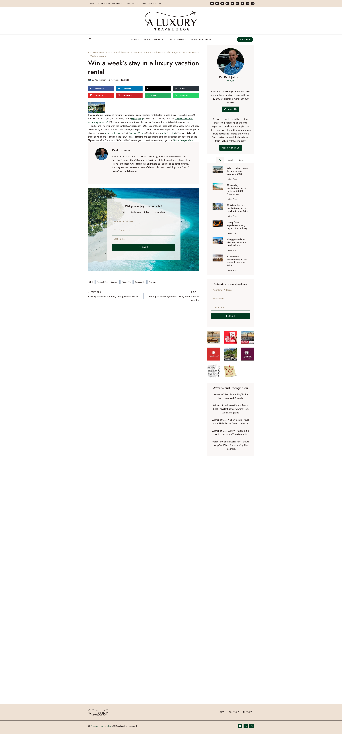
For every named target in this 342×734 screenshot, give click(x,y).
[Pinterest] (232, 3)
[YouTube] (247, 3)
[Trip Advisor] (237, 3)
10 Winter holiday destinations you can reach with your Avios (237, 208)
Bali (91, 274)
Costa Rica (136, 52)
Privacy (247, 712)
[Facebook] (217, 3)
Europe (147, 52)
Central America (121, 52)
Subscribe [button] (245, 39)
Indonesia (158, 52)
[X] (246, 726)
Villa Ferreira (143, 125)
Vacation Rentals (190, 52)
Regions (176, 52)
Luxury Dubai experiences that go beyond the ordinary (237, 225)
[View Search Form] (90, 39)
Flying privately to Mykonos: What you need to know (236, 242)
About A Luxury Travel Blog (106, 3)
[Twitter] (222, 3)
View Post (233, 179)
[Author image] (89, 80)
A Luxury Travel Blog (101, 726)
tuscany (152, 274)
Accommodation (96, 52)
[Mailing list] (212, 3)
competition (102, 274)
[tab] (220, 160)
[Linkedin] (227, 3)
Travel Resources (201, 39)
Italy (168, 52)
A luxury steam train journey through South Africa (113, 287)
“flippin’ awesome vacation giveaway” (124, 111)
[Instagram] (242, 3)
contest (114, 274)
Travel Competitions (155, 133)
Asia (108, 52)
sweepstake (140, 274)
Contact (234, 712)
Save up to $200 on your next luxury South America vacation (174, 289)
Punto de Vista (110, 125)
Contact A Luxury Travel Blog (143, 3)
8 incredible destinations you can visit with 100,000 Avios (237, 261)
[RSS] (252, 3)
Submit (143, 240)
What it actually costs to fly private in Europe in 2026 (237, 171)
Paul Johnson (100, 79)
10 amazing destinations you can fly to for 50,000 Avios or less (237, 190)
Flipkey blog (154, 107)
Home (221, 712)
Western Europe (98, 55)
